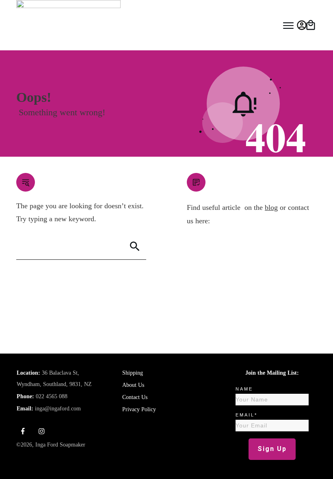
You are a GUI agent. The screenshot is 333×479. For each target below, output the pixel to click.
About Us (133, 385)
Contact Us (134, 397)
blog (271, 207)
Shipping (132, 373)
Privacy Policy (139, 409)
